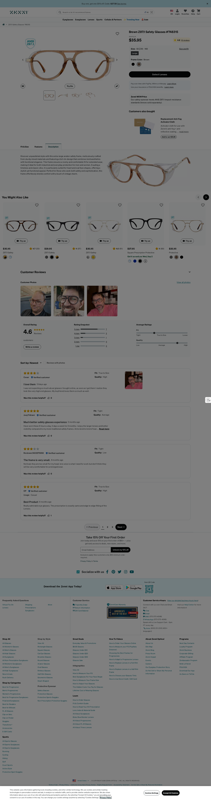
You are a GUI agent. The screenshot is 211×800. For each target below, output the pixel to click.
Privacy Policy (105, 797)
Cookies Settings (151, 793)
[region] (105, 793)
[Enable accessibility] (208, 400)
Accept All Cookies (170, 793)
